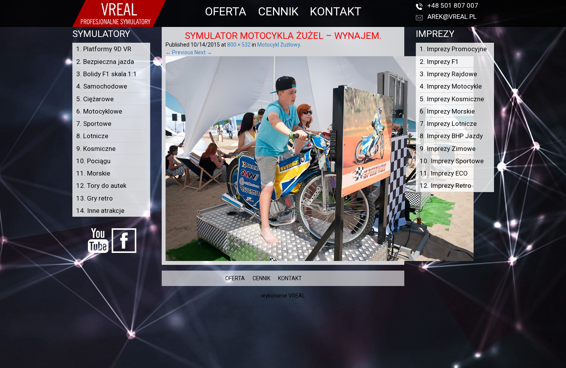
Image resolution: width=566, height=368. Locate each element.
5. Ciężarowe (95, 99)
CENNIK (278, 11)
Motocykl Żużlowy (278, 45)
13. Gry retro (94, 198)
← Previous (179, 52)
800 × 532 (239, 45)
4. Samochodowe (101, 86)
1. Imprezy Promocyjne (453, 49)
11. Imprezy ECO (444, 173)
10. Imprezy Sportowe (452, 161)
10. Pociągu (93, 161)
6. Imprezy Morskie (447, 111)
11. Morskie (93, 173)
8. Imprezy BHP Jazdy (451, 136)
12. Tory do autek (101, 185)
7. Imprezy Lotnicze (448, 123)
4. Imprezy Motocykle (451, 86)
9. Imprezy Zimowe (448, 148)
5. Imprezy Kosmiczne (452, 99)
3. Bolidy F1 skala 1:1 (106, 74)
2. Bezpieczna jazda (105, 61)
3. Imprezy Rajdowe (448, 74)
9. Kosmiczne (96, 148)
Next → (203, 52)
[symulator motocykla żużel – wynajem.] (320, 158)
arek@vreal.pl (452, 16)
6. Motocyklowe (99, 111)
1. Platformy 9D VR (103, 49)
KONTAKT (335, 11)
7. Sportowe (93, 123)
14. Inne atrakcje (100, 210)
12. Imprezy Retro (445, 185)
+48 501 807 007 (452, 5)
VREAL (296, 296)
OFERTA (225, 11)
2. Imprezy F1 (439, 61)
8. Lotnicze (92, 136)
